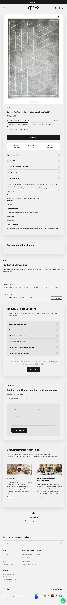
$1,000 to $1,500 (8, 287)
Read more (10, 497)
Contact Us (33, 370)
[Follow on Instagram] (8, 589)
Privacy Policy (25, 561)
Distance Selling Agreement (30, 558)
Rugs (8, 107)
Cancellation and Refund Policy (30, 554)
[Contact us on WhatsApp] (63, 600)
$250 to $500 (18, 287)
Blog (4, 558)
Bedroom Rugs (54, 287)
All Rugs (36, 287)
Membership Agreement (28, 564)
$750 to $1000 (27, 287)
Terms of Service (8, 564)
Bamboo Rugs (44, 287)
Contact (5, 561)
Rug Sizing (40, 497)
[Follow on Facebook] (4, 589)
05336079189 (21, 394)
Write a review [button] (56, 298)
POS (18, 596)
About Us (5, 554)
